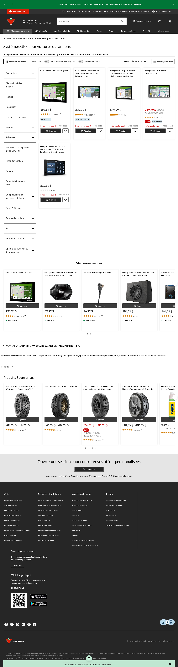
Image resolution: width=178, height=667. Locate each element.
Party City (147, 31)
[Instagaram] (17, 624)
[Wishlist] (159, 21)
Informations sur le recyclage (83, 540)
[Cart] (170, 21)
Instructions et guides (46, 540)
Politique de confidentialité (116, 500)
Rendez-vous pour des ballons (49, 530)
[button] (122, 21)
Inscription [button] (85, 11)
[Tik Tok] (34, 624)
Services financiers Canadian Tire (50, 500)
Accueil (7, 38)
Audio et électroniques (39, 38)
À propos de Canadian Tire (82, 500)
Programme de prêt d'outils (48, 535)
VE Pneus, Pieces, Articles (48, 510)
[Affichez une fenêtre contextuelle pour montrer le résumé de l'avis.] (60, 114)
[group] (54, 119)
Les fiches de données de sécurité (17, 530)
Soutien (98, 11)
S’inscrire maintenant (122, 476)
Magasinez (137, 4)
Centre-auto (163, 31)
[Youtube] (23, 624)
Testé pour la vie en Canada (82, 525)
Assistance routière (45, 515)
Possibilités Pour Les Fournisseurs (85, 545)
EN (170, 11)
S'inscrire (17, 565)
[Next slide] (173, 4)
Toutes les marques (79, 520)
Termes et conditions (114, 505)
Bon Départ (76, 530)
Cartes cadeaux (44, 520)
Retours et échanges (12, 520)
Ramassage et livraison (12, 515)
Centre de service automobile (49, 505)
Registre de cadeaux (45, 525)
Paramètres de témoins (13, 540)
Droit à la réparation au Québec (117, 525)
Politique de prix (112, 520)
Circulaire (43, 31)
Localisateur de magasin (13, 500)
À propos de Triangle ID (80, 505)
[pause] (12, 4)
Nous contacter (10, 535)
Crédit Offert (70, 11)
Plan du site (110, 510)
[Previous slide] (4, 4)
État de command (143, 21)
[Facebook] (6, 624)
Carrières (75, 515)
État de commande (11, 510)
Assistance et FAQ (11, 505)
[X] (12, 624)
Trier (126, 61)
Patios (99, 31)
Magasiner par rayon (20, 31)
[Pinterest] (29, 624)
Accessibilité (111, 515)
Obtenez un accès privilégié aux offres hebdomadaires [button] (87, 664)
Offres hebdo (64, 31)
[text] (54, 114)
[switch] (59, 61)
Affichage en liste (165, 61)
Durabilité (75, 535)
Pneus (111, 31)
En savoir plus (17, 587)
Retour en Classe (128, 31)
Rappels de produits (11, 525)
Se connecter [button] (161, 11)
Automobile (19, 38)
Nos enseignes (77, 510)
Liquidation (85, 31)
